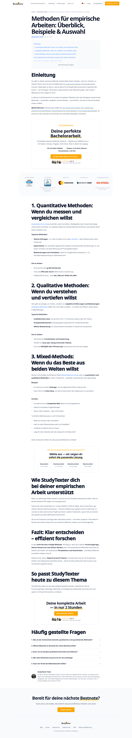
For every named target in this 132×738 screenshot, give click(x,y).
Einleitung (37, 44)
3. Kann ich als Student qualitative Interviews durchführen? (54, 647)
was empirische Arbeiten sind (73, 108)
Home (33, 12)
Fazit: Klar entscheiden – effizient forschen (48, 61)
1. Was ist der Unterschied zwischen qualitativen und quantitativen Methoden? (62, 635)
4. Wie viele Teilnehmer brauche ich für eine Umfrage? (52, 653)
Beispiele (52, 3)
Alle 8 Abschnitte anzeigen (66, 65)
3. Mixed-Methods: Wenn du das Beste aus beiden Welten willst (55, 54)
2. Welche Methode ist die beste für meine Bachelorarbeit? (53, 641)
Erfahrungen (61, 3)
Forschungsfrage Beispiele (87, 111)
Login (89, 3)
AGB (74, 722)
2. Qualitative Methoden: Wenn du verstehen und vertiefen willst (55, 51)
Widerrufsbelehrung (85, 722)
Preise (48, 722)
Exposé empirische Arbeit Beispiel (64, 111)
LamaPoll (74, 234)
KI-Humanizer (97, 3)
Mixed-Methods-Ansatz (70, 370)
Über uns (70, 3)
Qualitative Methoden (39, 302)
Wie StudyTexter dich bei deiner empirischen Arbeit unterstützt (54, 57)
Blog (41, 722)
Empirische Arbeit (42, 12)
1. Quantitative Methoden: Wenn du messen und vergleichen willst (56, 47)
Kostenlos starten (112, 3)
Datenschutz (66, 722)
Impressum (56, 722)
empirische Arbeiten (73, 84)
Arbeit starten (66, 705)
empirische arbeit (37, 37)
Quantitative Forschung (40, 219)
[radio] (44, 460)
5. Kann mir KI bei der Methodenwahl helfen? (48, 659)
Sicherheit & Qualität (37, 3)
